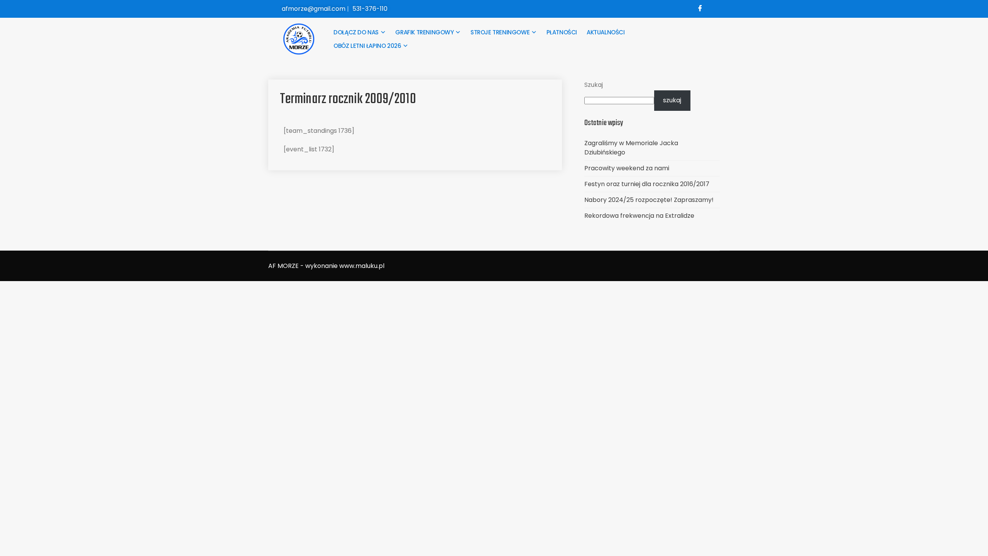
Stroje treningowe (500, 32)
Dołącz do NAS (356, 32)
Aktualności (606, 32)
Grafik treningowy (424, 32)
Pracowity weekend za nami (626, 168)
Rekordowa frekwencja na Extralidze (639, 215)
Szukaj (593, 84)
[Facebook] (700, 9)
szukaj (672, 100)
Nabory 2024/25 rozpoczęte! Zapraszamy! (649, 199)
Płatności (561, 32)
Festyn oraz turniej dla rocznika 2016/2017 (646, 184)
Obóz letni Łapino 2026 (367, 46)
